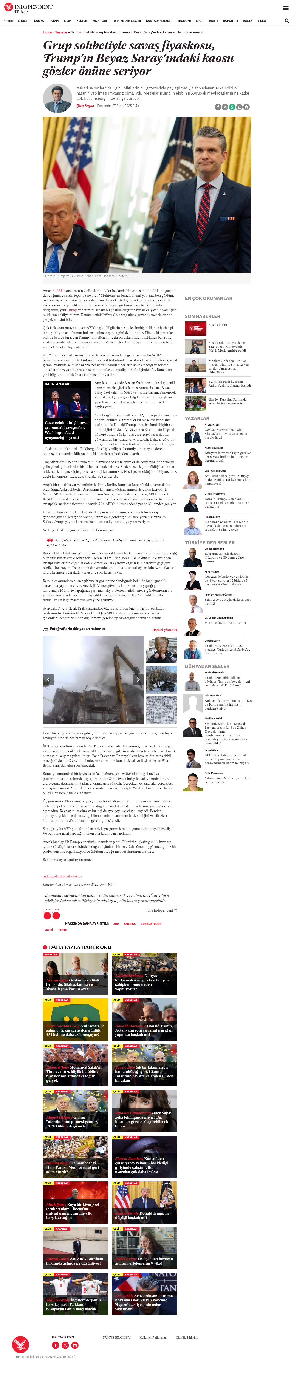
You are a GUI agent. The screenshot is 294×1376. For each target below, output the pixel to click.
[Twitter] (65, 1345)
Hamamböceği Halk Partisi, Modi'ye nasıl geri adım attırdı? (72, 1167)
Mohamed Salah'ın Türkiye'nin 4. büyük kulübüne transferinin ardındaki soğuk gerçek (74, 1074)
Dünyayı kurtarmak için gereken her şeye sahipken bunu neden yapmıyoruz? (142, 982)
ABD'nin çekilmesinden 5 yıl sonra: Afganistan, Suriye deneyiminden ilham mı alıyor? (227, 759)
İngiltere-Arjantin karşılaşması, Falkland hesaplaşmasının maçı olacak (73, 1305)
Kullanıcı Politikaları (153, 1337)
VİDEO (261, 21)
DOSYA (247, 21)
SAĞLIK (213, 21)
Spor (199, 21)
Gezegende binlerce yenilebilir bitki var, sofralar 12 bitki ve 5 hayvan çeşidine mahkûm (227, 580)
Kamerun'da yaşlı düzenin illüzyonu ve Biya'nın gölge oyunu (224, 557)
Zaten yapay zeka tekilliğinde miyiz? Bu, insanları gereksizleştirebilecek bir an (143, 1119)
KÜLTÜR (82, 21)
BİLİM (67, 21)
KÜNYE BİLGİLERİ (117, 1337)
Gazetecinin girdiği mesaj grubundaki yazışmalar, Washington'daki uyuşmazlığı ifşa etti (67, 430)
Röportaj (230, 21)
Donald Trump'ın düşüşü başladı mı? (142, 1216)
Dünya (39, 21)
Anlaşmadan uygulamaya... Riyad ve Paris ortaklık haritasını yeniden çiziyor (229, 704)
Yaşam (54, 21)
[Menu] (286, 8)
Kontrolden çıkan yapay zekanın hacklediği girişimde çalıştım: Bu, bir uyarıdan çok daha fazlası (141, 1165)
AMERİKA (130, 924)
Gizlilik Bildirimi (187, 1337)
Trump (72, 310)
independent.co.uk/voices (62, 876)
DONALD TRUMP (151, 924)
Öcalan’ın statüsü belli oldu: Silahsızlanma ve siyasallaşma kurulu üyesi (72, 985)
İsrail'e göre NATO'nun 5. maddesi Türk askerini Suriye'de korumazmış (227, 649)
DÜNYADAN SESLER (159, 21)
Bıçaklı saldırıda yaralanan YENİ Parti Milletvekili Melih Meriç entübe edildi (227, 346)
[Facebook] (55, 1345)
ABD (59, 291)
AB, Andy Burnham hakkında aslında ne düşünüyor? (74, 1261)
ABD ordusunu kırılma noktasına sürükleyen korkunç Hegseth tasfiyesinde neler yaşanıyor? (144, 1302)
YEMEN (62, 930)
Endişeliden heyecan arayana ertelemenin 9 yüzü (144, 1261)
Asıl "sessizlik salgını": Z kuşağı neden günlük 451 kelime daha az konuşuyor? (75, 1030)
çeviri (49, 930)
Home (47, 32)
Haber (8, 21)
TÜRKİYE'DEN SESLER (126, 21)
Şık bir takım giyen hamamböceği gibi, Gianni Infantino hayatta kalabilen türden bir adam (144, 1074)
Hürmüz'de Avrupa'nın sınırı (225, 623)
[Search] (287, 21)
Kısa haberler (218, 325)
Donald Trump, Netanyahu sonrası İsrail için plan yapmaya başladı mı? (144, 1030)
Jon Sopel (86, 106)
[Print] (246, 107)
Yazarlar (99, 21)
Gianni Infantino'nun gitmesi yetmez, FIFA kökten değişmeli (72, 1122)
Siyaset (23, 21)
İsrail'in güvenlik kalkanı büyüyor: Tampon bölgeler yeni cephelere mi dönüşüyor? (227, 681)
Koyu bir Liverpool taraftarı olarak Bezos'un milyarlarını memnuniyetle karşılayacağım (72, 1211)
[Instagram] (75, 1345)
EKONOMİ (184, 21)
